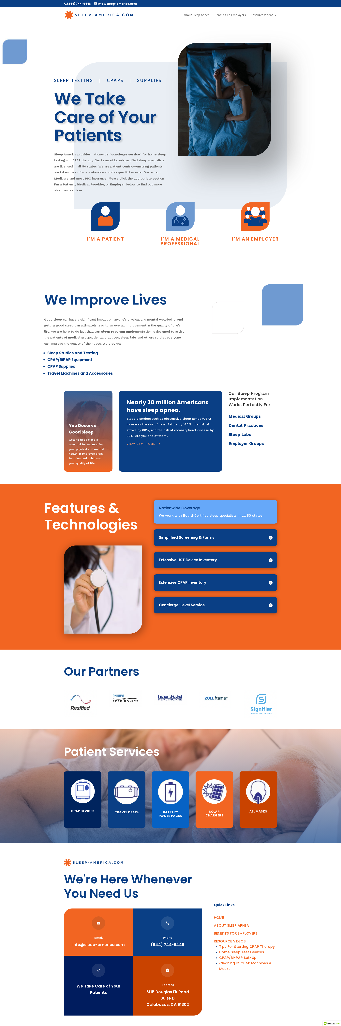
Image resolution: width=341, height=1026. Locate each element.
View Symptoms (141, 443)
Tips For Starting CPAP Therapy (247, 946)
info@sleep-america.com (98, 944)
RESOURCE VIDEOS (230, 941)
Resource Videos (262, 15)
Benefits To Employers (230, 15)
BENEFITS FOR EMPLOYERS (236, 933)
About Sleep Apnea (197, 15)
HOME (219, 917)
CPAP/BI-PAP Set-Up (238, 957)
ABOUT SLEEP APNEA (231, 925)
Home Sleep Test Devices (241, 952)
